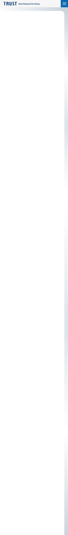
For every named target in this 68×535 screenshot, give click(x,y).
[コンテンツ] (64, 3)
